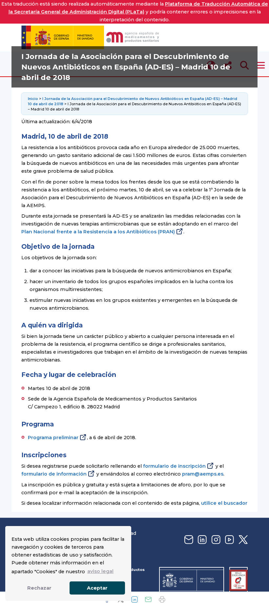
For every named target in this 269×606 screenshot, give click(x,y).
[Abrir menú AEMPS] (261, 65)
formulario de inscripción (174, 466)
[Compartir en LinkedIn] (134, 599)
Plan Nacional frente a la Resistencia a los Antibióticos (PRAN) (98, 232)
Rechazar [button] (39, 588)
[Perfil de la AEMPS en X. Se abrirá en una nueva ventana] (242, 540)
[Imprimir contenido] (162, 599)
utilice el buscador (224, 503)
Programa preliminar (53, 437)
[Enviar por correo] (148, 599)
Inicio (33, 98)
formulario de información (54, 474)
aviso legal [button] (100, 571)
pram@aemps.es (202, 474)
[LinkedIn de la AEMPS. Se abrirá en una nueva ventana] (201, 540)
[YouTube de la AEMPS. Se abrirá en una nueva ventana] (228, 540)
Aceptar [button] (97, 588)
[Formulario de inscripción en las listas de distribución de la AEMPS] (188, 540)
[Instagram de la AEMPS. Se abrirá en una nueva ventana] (215, 540)
